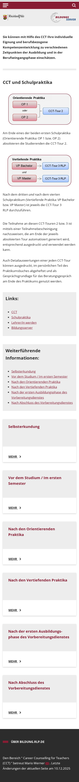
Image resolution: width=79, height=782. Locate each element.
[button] (5, 5)
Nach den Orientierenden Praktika (35, 382)
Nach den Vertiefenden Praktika (34, 387)
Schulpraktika (20, 317)
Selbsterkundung (23, 371)
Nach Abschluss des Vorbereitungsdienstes (42, 403)
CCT (14, 312)
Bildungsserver (22, 328)
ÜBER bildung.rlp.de (27, 742)
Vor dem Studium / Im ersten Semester (39, 376)
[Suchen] (73, 5)
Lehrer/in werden (24, 322)
